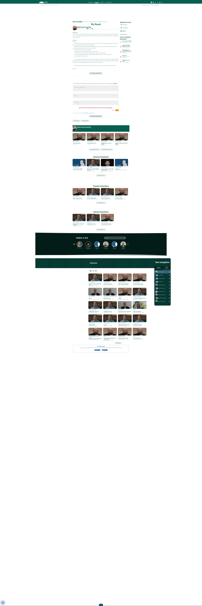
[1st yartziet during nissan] (93, 139)
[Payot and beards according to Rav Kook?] (79, 221)
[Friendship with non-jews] (139, 321)
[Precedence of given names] (125, 334)
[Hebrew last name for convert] (126, 61)
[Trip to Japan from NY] (139, 334)
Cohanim (88, 196)
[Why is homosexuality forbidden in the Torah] (126, 46)
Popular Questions (101, 186)
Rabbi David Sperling (76, 199)
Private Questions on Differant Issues (110, 296)
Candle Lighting (118, 141)
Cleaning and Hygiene (137, 296)
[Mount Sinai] (121, 165)
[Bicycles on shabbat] (121, 194)
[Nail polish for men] (110, 294)
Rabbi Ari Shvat (124, 47)
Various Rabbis (124, 42)
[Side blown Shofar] (95, 321)
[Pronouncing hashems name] (107, 220)
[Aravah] (95, 294)
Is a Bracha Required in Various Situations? (94, 337)
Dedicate (156, 4)
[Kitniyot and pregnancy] (139, 307)
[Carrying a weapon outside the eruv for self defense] (110, 335)
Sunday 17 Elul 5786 (45, 4)
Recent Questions (101, 212)
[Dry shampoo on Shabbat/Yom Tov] (139, 294)
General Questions (85, 120)
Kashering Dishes (121, 309)
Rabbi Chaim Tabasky (125, 56)
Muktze (105, 336)
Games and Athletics (118, 196)
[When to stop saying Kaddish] (125, 280)
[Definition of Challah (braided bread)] (95, 335)
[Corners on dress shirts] (110, 280)
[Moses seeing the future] (79, 194)
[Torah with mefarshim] (79, 139)
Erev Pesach (106, 309)
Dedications (109, 2)
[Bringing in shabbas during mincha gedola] (121, 140)
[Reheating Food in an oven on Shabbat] (107, 140)
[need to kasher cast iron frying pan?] (125, 307)
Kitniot (134, 309)
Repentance (120, 296)
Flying (134, 336)
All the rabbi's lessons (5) (95, 149)
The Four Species (92, 296)
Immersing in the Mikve (93, 309)
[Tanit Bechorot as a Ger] (93, 220)
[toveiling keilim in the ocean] (95, 307)
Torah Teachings (118, 167)
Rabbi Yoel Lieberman (92, 299)
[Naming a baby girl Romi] (107, 194)
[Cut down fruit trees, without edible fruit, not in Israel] (107, 166)
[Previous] (74, 244)
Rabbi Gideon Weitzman (136, 312)
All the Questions (77, 120)
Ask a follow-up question (96, 73)
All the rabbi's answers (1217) (107, 149)
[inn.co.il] (151, 2)
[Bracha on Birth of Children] (79, 165)
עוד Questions (118, 342)
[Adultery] (125, 294)
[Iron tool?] (110, 321)
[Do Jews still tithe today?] (93, 194)
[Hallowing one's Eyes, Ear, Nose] (125, 321)
